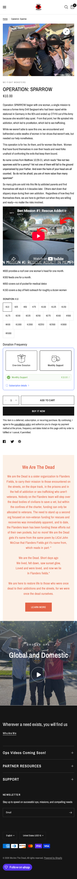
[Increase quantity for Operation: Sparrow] (16, 400)
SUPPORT (11, 779)
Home (5, 18)
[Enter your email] (70, 812)
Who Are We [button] (9, 733)
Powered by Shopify (53, 858)
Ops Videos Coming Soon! (24, 752)
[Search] (66, 7)
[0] (71, 7)
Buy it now (38, 411)
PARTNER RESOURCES (22, 765)
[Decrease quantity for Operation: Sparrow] (6, 400)
